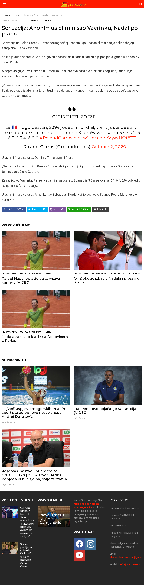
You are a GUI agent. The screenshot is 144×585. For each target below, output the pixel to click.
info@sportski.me (130, 564)
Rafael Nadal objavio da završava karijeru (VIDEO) (31, 280)
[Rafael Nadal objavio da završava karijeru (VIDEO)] (36, 250)
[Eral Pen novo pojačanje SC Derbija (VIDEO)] (108, 385)
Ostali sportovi (30, 273)
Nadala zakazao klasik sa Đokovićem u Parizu (35, 339)
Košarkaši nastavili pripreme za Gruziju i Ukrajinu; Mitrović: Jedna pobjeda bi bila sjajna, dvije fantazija (34, 475)
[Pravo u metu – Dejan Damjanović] (54, 516)
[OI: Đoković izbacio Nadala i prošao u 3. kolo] (108, 250)
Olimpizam (99, 273)
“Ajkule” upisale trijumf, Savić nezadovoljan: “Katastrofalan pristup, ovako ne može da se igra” (30, 522)
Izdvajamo (10, 273)
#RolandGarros (56, 137)
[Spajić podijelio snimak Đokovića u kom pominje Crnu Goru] (10, 548)
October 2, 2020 (109, 146)
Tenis (47, 273)
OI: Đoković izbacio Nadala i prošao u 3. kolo (106, 280)
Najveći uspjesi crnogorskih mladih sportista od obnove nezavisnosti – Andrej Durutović (33, 413)
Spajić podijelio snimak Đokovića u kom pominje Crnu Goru (26, 555)
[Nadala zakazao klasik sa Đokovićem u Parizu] (36, 309)
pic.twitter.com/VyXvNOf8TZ (105, 137)
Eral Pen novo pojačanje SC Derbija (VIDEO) (105, 411)
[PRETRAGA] (140, 4)
